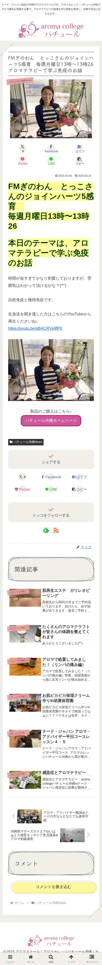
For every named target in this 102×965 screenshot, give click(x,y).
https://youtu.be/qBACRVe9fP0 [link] (35, 328)
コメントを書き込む (53, 887)
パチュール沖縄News (28, 442)
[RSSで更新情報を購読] (56, 530)
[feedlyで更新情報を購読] (46, 530)
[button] (79, 161)
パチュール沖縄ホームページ (51, 420)
